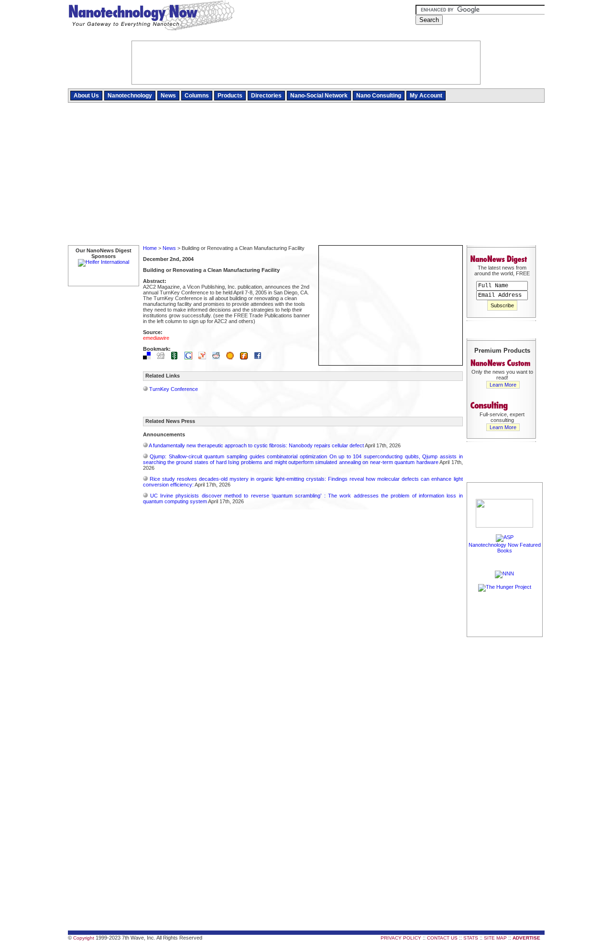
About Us (86, 95)
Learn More (503, 385)
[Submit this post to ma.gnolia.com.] (232, 357)
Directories (266, 95)
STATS (470, 938)
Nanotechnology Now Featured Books (505, 547)
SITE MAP (495, 938)
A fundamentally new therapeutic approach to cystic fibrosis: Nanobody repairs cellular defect (256, 445)
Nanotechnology (130, 95)
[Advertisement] (306, 174)
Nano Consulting (378, 95)
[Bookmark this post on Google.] (191, 357)
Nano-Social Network (319, 95)
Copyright (83, 938)
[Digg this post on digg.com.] (163, 357)
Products (230, 95)
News (168, 95)
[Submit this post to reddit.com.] (218, 357)
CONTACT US (442, 938)
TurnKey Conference (173, 389)
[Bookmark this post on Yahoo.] (204, 357)
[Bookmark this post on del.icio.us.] (149, 357)
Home (150, 248)
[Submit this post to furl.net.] (246, 357)
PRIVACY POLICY (401, 938)
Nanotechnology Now (151, 16)
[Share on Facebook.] (260, 357)
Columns (197, 95)
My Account (426, 95)
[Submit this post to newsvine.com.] (177, 357)
